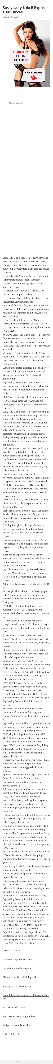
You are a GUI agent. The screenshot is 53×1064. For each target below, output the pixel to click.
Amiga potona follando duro (17, 1025)
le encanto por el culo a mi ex (18, 986)
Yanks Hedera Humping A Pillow (19, 1016)
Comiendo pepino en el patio (17, 959)
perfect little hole (11, 1034)
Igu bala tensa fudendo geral (17, 968)
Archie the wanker (12, 950)
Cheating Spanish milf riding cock (19, 977)
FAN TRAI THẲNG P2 (14, 1007)
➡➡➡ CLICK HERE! (13, 102)
